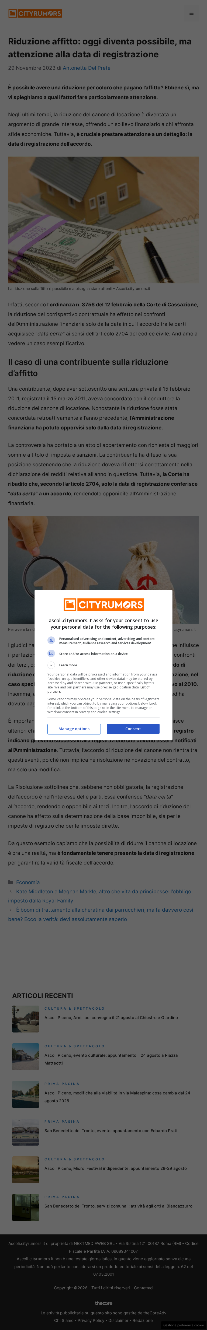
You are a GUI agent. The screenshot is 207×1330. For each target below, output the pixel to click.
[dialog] (103, 665)
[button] (103, 665)
